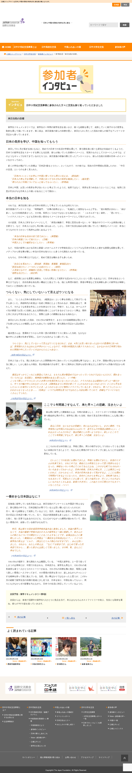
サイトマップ (104, 757)
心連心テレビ (36, 741)
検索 (124, 25)
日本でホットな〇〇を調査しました (92, 723)
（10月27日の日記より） (21, 398)
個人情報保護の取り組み (50, 757)
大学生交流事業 (89, 712)
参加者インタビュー (38, 729)
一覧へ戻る (70, 617)
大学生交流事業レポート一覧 (92, 717)
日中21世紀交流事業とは (25, 46)
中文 (125, 4)
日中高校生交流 (49, 46)
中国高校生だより (37, 725)
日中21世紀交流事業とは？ (11, 708)
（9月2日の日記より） (58, 440)
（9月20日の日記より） (59, 490)
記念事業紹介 (9, 721)
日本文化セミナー (63, 720)
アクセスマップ (87, 757)
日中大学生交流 (96, 46)
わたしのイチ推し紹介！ (66, 724)
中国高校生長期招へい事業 (39, 719)
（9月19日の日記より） (21, 354)
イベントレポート (63, 716)
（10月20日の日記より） (21, 555)
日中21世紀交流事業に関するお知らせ (13, 716)
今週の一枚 (114, 720)
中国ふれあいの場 (72, 46)
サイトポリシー (28, 757)
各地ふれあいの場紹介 (65, 712)
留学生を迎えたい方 (38, 745)
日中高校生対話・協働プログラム (39, 713)
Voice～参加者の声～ (39, 737)
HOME (8, 47)
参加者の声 (120, 46)
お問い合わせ (70, 757)
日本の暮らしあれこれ (39, 733)
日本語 (116, 4)
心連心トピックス (116, 728)
